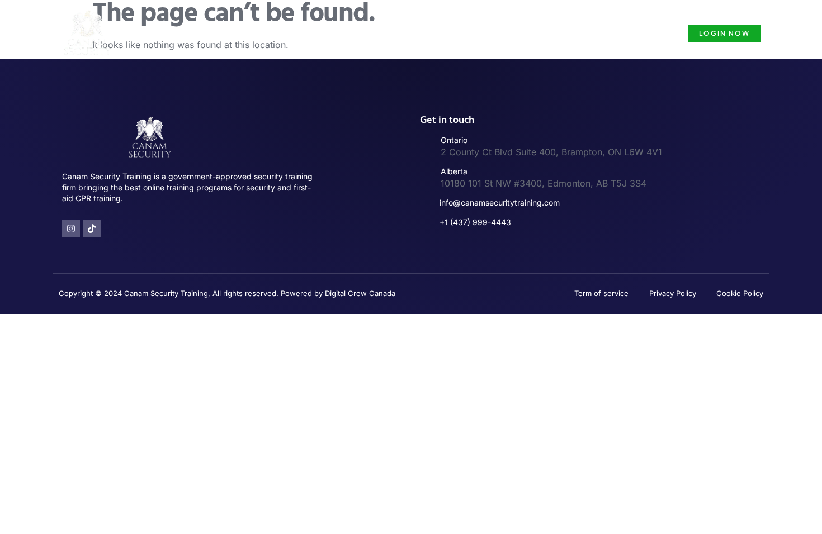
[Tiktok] (92, 228)
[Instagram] (71, 228)
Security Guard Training (387, 33)
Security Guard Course (615, 33)
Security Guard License (502, 33)
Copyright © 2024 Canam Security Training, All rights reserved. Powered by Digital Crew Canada (227, 293)
